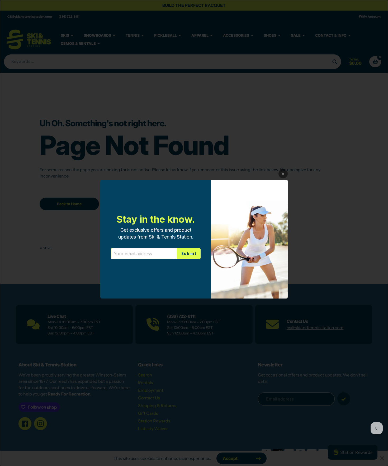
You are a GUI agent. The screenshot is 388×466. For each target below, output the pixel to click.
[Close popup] (283, 173)
